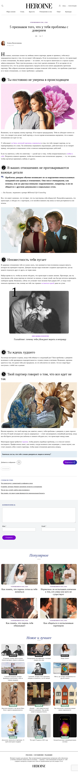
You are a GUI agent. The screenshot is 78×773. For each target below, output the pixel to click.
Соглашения (39, 755)
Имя (4, 526)
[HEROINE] (39, 6)
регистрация (72, 6)
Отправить (9, 537)
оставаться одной (48, 283)
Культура (68, 12)
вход (64, 6)
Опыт (59, 12)
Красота (32, 12)
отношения (5, 468)
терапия (25, 442)
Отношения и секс (45, 12)
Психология (44, 336)
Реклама (29, 755)
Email (44, 526)
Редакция (48, 755)
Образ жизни (10, 12)
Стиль (22, 12)
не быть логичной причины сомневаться (26, 143)
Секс (46, 22)
